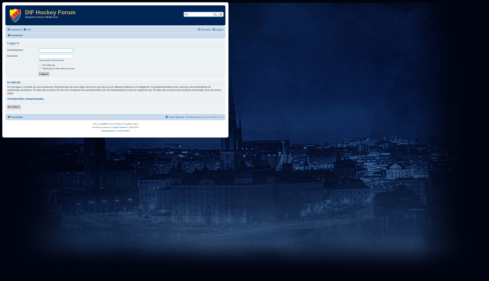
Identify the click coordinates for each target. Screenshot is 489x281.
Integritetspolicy (35, 99)
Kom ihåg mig (48, 65)
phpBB (103, 124)
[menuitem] (27, 29)
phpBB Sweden (119, 127)
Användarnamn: (15, 50)
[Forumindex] (15, 15)
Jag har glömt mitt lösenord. (51, 60)
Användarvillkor (16, 99)
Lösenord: (12, 56)
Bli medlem (14, 107)
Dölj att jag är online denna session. (58, 68)
